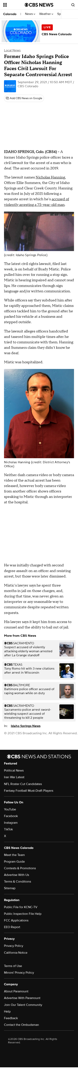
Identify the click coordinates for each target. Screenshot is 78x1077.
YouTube (10, 809)
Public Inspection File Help (22, 913)
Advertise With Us (16, 875)
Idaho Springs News (25, 726)
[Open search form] (73, 5)
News (29, 14)
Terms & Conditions (17, 881)
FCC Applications (16, 920)
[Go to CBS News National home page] (39, 5)
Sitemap (9, 888)
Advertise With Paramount (22, 998)
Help (7, 1011)
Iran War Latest (14, 777)
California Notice (15, 952)
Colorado (9, 14)
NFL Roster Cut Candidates (23, 784)
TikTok (8, 829)
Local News (12, 50)
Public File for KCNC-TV (20, 907)
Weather (45, 14)
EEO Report (12, 927)
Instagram (11, 822)
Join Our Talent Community (23, 1004)
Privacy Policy (13, 945)
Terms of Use (13, 966)
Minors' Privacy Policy (19, 972)
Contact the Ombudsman (21, 1024)
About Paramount (16, 991)
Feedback (11, 1018)
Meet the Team (14, 855)
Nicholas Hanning (50, 177)
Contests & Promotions (20, 868)
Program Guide (14, 861)
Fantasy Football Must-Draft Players (28, 790)
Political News (14, 770)
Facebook (11, 816)
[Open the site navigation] (14, 5)
